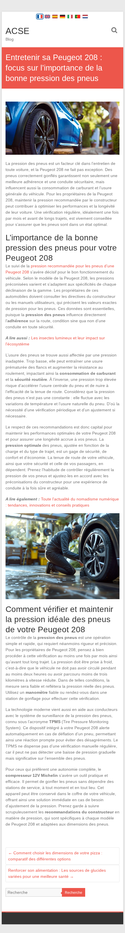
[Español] (55, 17)
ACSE (17, 31)
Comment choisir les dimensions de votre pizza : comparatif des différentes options (55, 856)
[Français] (40, 17)
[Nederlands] (85, 17)
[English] (47, 17)
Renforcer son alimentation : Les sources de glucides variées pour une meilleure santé (57, 873)
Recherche (73, 893)
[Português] (78, 17)
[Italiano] (70, 17)
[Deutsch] (62, 17)
